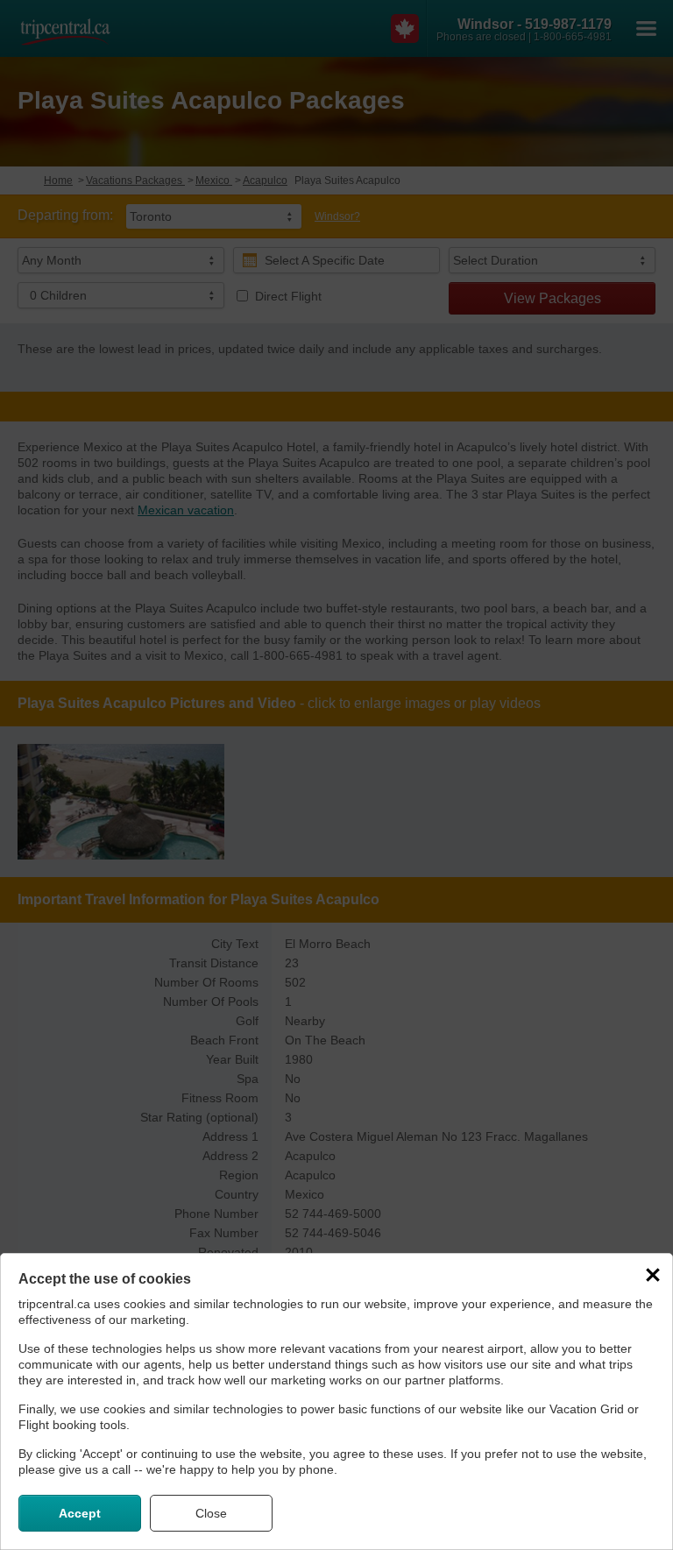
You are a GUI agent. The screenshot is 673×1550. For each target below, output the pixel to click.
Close (211, 1513)
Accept (80, 1513)
